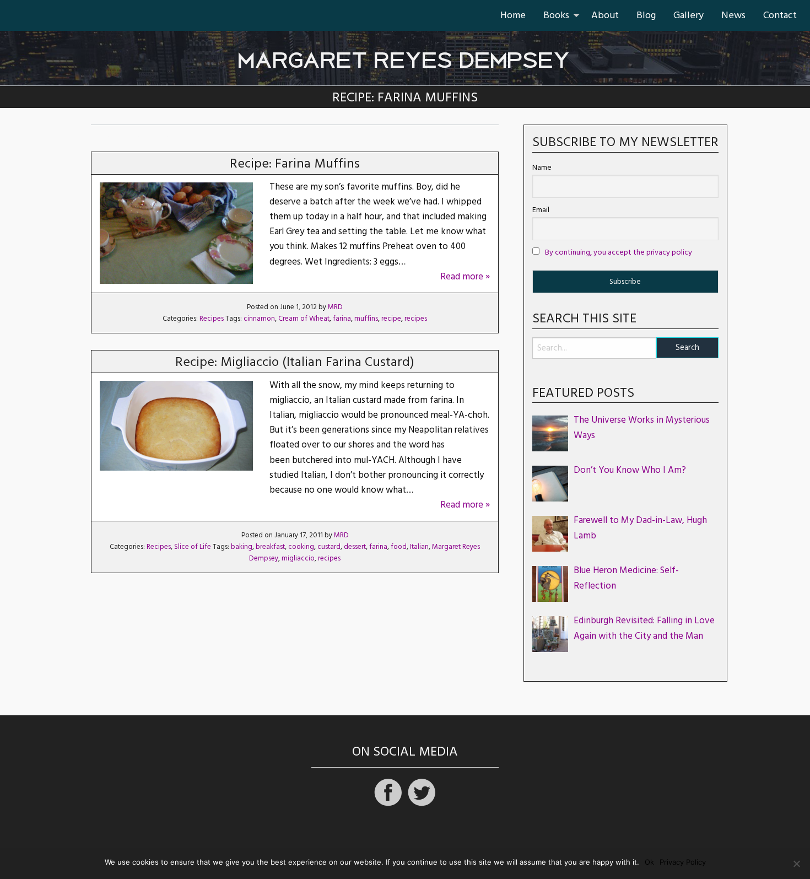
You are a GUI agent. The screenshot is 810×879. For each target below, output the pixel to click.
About (605, 15)
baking (241, 547)
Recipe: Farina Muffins (295, 163)
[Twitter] (422, 804)
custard (329, 547)
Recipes (211, 318)
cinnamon (259, 318)
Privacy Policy (683, 862)
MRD (335, 307)
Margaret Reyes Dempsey (405, 54)
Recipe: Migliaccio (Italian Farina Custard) (294, 362)
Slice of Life (192, 547)
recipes (415, 318)
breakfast (270, 547)
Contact (780, 15)
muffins (366, 318)
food (399, 547)
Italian (419, 547)
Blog (646, 15)
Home (513, 15)
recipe (391, 318)
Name (542, 167)
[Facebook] (388, 804)
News (733, 15)
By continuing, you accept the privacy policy (618, 252)
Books (556, 15)
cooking (301, 547)
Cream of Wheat (304, 318)
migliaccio (298, 558)
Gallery (688, 15)
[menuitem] (513, 15)
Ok (649, 862)
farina (342, 318)
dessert (355, 547)
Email (540, 209)
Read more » (465, 276)
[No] (796, 863)
